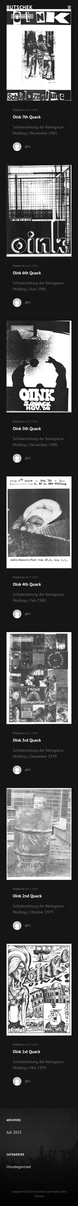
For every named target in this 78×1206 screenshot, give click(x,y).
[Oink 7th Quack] (39, 55)
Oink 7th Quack (27, 117)
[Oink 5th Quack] (39, 367)
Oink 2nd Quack (27, 896)
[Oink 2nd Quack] (39, 834)
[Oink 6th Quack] (39, 211)
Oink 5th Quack (27, 428)
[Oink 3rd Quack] (39, 678)
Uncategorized (22, 16)
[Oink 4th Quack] (39, 522)
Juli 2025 (14, 1132)
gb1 (28, 146)
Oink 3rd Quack (27, 740)
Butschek (19, 7)
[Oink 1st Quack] (39, 990)
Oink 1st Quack (26, 1051)
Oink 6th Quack (27, 273)
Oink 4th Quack (27, 584)
